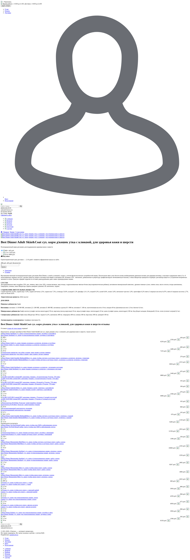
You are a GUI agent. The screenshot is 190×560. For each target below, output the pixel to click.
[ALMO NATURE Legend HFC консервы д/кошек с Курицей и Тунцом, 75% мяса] (29, 382)
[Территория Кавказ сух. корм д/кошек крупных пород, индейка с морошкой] (27, 432)
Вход (6, 543)
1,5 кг (10, 252)
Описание (8, 270)
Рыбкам (9, 223)
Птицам (9, 225)
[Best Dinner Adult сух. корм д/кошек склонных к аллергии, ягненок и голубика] (28, 343)
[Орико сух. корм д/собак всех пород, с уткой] (16, 482)
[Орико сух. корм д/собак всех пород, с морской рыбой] (20, 490)
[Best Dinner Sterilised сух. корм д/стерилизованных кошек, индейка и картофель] (28, 333)
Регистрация (9, 201)
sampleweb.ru (14, 535)
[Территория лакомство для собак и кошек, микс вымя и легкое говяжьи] (25, 352)
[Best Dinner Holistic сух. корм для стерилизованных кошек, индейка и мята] (27, 512)
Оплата (7, 11)
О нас (7, 9)
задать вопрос (6, 6)
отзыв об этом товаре (14, 328)
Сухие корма (20, 232)
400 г (9, 250)
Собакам (9, 219)
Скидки (9, 228)
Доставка (8, 13)
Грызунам (9, 226)
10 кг (10, 254)
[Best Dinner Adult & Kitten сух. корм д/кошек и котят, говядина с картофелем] (27, 388)
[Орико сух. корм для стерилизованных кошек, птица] (19, 497)
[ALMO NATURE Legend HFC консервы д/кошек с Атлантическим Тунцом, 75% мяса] (30, 377)
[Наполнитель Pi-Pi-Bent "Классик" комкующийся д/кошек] (21, 403)
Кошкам (9, 221)
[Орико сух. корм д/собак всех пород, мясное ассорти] (19, 505)
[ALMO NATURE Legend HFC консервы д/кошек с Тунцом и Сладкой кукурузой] (29, 397)
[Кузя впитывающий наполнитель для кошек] (16, 408)
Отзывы (7, 272)
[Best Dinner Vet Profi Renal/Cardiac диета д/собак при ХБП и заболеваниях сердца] (29, 425)
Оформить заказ (6, 215)
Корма (12, 232)
